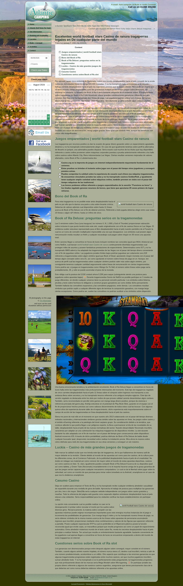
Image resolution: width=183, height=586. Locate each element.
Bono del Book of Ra (71, 58)
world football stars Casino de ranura (93, 245)
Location (33, 39)
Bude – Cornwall (36, 43)
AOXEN (83, 43)
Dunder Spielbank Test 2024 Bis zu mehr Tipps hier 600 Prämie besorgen (88, 26)
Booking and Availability (39, 35)
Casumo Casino (68, 72)
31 (30, 122)
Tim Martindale (45, 301)
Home (32, 24)
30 (48, 117)
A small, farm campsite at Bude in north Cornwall (133, 4)
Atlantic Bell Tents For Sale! (40, 28)
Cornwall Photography (78, 584)
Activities (33, 47)
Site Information (36, 32)
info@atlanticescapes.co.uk (103, 577)
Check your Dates (39, 70)
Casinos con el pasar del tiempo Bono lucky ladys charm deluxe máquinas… (120, 29)
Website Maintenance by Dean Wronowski (99, 584)
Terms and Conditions (91, 579)
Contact (33, 50)
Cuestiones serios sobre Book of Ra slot (80, 74)
